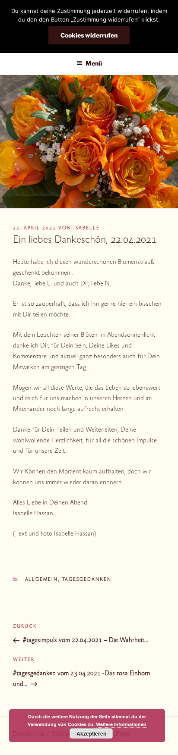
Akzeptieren (91, 733)
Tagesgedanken (87, 579)
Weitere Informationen (121, 724)
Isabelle (86, 228)
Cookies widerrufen (89, 35)
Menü (94, 63)
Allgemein (41, 579)
